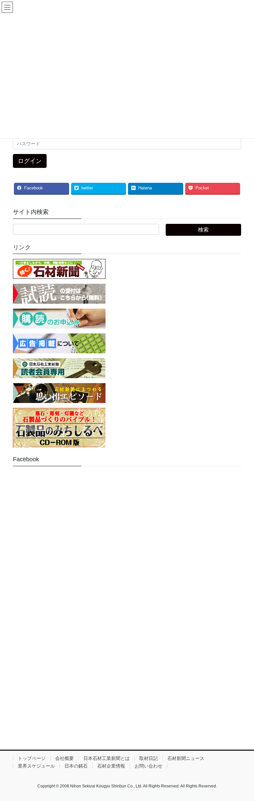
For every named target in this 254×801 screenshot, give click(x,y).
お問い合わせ (148, 766)
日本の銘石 (76, 766)
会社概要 (64, 758)
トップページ (32, 758)
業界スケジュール (36, 766)
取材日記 (148, 758)
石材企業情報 (111, 766)
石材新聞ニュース (185, 758)
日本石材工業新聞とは (106, 758)
